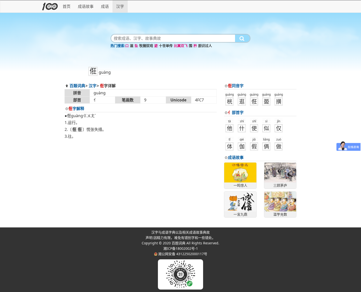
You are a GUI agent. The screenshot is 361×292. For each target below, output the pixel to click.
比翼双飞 (181, 45)
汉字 (120, 6)
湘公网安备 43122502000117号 (182, 253)
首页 (66, 6)
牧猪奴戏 (146, 45)
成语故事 (86, 6)
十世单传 (166, 45)
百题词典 (77, 85)
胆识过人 (205, 45)
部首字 (236, 112)
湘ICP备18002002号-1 (180, 248)
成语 (105, 6)
